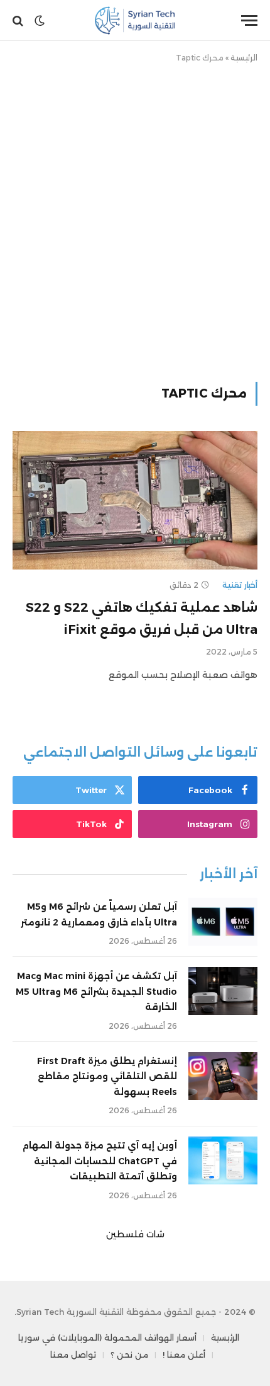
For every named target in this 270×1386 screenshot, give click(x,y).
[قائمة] (249, 20)
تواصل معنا (73, 1354)
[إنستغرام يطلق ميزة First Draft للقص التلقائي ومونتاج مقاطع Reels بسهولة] (222, 1076)
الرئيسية (243, 57)
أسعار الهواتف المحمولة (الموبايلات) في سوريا (107, 1337)
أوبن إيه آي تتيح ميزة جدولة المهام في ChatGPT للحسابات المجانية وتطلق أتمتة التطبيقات (100, 1161)
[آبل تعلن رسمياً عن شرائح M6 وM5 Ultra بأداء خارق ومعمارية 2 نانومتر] (222, 922)
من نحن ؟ (129, 1354)
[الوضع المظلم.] (39, 20)
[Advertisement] (135, 219)
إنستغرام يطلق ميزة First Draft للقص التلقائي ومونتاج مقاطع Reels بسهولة (107, 1076)
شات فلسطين (135, 1234)
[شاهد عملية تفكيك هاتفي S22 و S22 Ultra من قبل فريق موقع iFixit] (135, 500)
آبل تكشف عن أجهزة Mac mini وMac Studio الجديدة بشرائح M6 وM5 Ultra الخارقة (96, 991)
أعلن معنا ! (184, 1354)
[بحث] (19, 20)
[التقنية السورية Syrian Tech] (135, 20)
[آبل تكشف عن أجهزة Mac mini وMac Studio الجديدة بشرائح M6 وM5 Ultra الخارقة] (222, 991)
